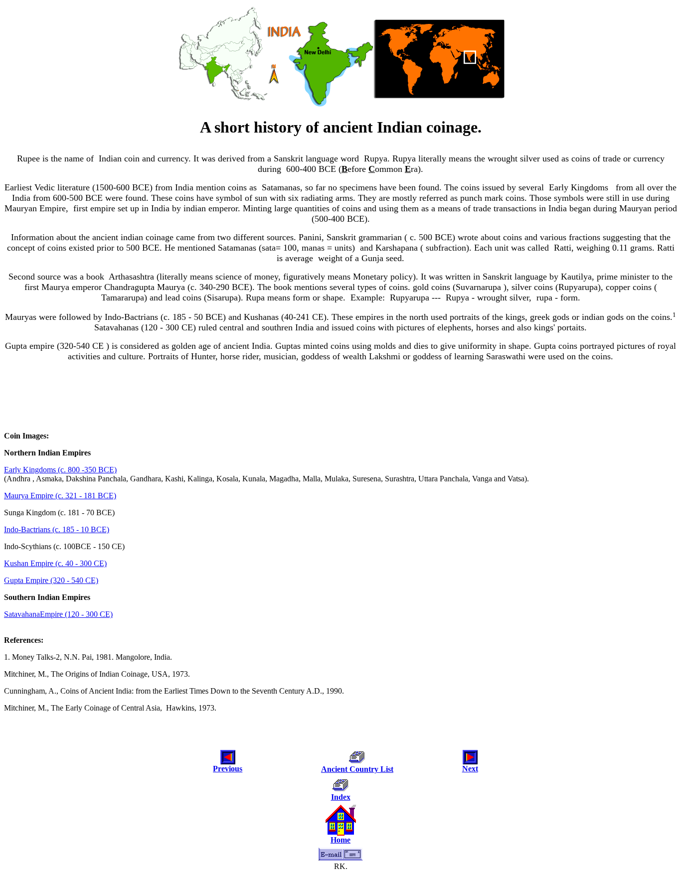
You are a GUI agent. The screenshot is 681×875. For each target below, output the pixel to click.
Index (340, 797)
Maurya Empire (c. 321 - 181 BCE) (60, 495)
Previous (227, 768)
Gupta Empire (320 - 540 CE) (51, 580)
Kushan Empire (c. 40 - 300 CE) (55, 563)
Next (470, 768)
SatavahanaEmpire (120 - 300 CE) (58, 614)
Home (340, 840)
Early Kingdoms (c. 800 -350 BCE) (60, 469)
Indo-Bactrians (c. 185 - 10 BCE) (56, 529)
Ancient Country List (357, 769)
